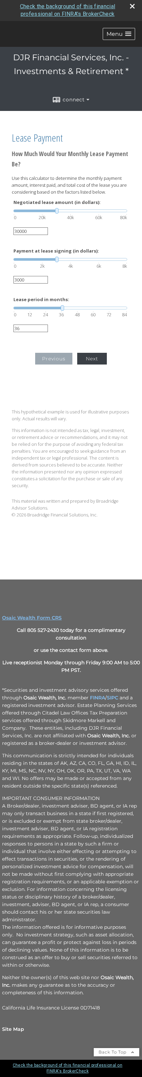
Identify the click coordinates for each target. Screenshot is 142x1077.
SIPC (112, 698)
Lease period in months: (41, 299)
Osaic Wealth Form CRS (32, 618)
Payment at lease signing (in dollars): (56, 251)
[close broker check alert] (132, 6)
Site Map (13, 1029)
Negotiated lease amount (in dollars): (57, 202)
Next (92, 359)
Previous (53, 359)
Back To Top (113, 1052)
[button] (119, 34)
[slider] (70, 210)
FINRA (97, 698)
